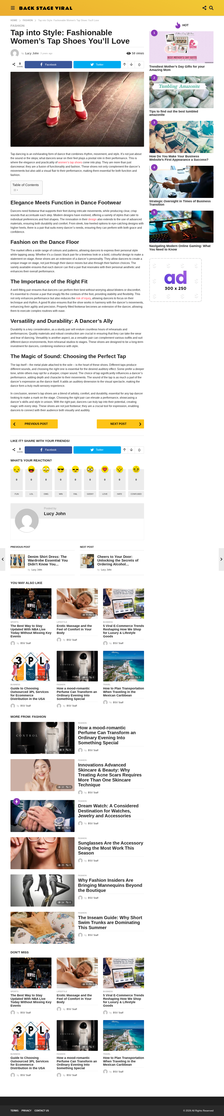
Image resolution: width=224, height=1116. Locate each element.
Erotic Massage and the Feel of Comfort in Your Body (74, 629)
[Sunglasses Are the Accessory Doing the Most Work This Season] (42, 853)
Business (108, 622)
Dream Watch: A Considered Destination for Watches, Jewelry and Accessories (108, 810)
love (104, 494)
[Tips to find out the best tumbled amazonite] (181, 92)
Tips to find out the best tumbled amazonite (173, 113)
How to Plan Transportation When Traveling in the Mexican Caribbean (123, 692)
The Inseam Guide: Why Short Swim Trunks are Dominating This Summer (110, 922)
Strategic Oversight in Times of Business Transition (180, 202)
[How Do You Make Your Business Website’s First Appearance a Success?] (181, 137)
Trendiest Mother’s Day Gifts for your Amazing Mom (177, 68)
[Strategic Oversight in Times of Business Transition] (181, 182)
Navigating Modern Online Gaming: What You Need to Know (180, 247)
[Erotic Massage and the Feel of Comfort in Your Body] (77, 603)
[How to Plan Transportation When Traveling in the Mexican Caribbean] (123, 666)
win (61, 494)
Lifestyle (62, 622)
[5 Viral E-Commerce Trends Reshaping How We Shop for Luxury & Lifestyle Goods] (123, 603)
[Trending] (16, 801)
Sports (14, 622)
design (92, 219)
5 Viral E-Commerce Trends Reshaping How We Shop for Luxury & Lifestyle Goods (123, 631)
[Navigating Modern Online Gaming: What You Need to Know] (181, 227)
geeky (90, 494)
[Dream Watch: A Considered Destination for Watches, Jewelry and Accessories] (42, 816)
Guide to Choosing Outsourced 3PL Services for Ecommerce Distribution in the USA (29, 693)
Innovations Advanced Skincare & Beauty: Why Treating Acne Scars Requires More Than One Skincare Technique (110, 774)
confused (136, 494)
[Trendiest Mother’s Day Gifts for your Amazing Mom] (181, 47)
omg (46, 494)
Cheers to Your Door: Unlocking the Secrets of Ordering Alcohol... (117, 560)
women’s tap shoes (70, 162)
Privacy (26, 1110)
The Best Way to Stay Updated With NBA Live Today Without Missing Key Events (30, 631)
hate (119, 494)
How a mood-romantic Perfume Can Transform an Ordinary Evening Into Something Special (77, 693)
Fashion (17, 25)
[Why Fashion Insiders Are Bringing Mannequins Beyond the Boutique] (42, 890)
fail (75, 494)
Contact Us (41, 1110)
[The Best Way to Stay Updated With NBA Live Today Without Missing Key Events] (30, 603)
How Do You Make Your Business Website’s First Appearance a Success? (178, 158)
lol (31, 494)
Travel (107, 685)
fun (17, 494)
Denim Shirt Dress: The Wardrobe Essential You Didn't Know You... (48, 560)
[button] (12, 7)
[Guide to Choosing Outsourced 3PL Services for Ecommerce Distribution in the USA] (30, 666)
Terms (14, 1110)
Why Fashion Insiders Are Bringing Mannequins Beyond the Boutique (110, 885)
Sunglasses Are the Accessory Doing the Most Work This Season (110, 848)
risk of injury (83, 298)
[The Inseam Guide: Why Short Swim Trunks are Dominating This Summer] (42, 928)
